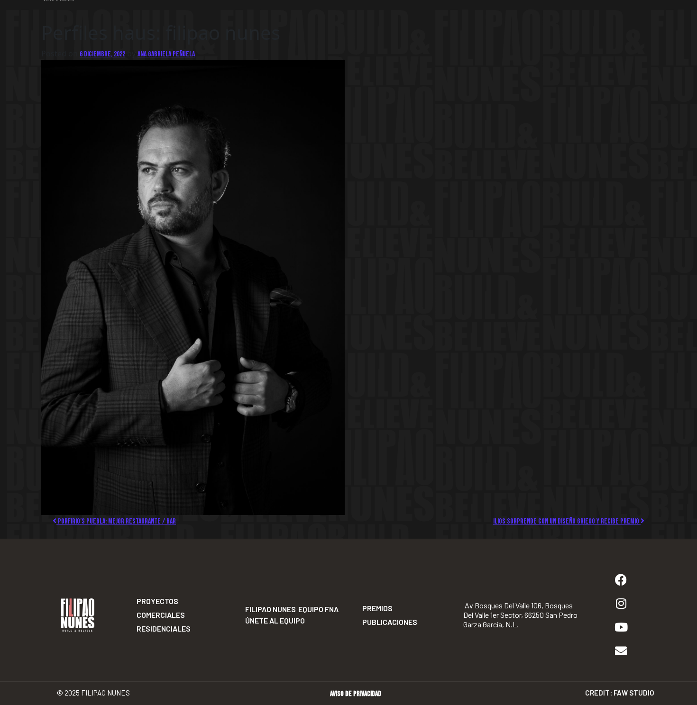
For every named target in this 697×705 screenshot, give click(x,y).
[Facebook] (621, 579)
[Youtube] (621, 627)
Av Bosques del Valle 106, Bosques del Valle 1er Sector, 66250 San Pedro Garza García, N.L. (520, 615)
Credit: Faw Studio (619, 692)
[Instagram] (621, 603)
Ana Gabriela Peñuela (166, 54)
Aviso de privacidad (355, 693)
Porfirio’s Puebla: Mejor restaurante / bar (116, 521)
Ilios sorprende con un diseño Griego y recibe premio (567, 521)
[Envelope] (621, 650)
